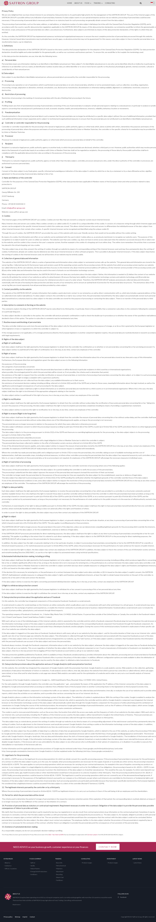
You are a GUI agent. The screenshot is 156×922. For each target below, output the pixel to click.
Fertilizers (33, 874)
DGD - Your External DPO (55, 834)
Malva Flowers (35, 869)
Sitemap (17, 917)
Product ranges (87, 863)
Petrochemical (61, 866)
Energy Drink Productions (38, 871)
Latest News (138, 863)
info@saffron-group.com (16, 208)
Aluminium (59, 871)
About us (7, 863)
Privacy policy (8, 917)
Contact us (8, 866)
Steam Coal (59, 877)
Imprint (25, 917)
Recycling (59, 874)
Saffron (32, 863)
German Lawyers (92, 834)
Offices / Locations (11, 869)
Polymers (59, 869)
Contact (32, 917)
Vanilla (32, 866)
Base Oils (59, 863)
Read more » (17, 904)
